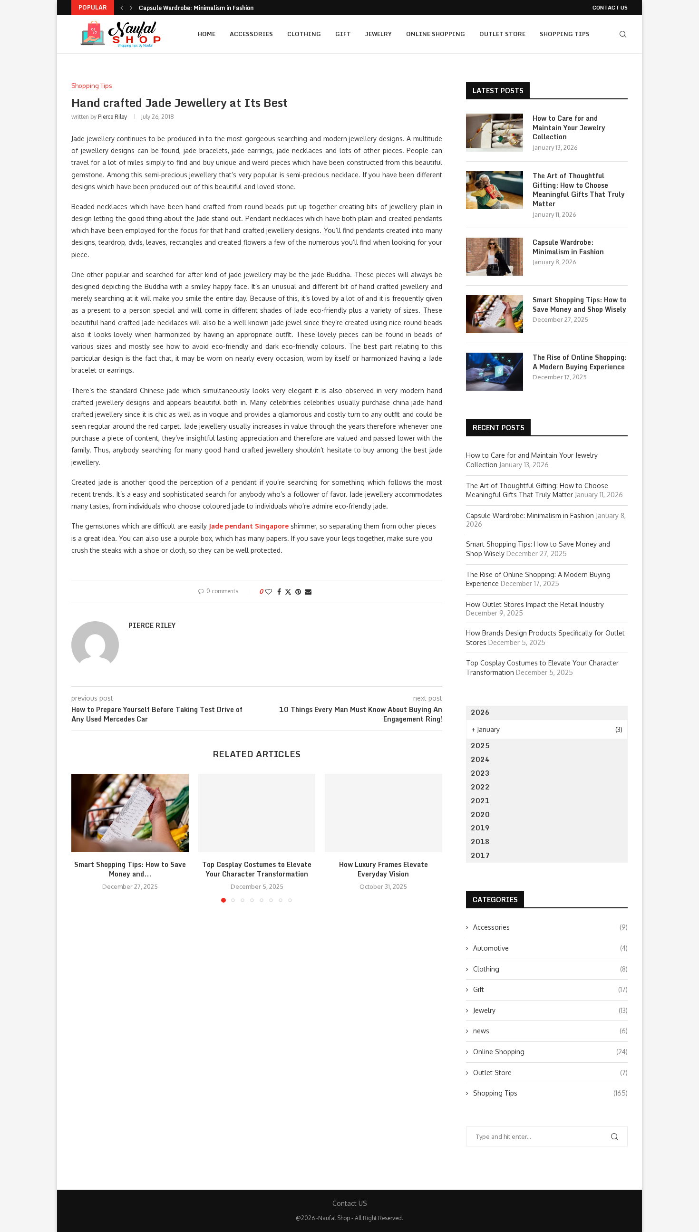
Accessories (251, 33)
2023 (480, 773)
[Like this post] (268, 591)
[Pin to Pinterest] (298, 591)
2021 (480, 800)
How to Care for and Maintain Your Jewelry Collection (569, 128)
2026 (480, 712)
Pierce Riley (112, 116)
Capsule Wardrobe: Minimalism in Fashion (196, 7)
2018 (480, 841)
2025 (480, 745)
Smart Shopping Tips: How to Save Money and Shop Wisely (580, 304)
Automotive (550, 948)
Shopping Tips (565, 33)
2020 (480, 814)
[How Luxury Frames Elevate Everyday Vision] (383, 813)
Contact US (610, 7)
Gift (343, 33)
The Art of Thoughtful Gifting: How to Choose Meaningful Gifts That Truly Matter (579, 189)
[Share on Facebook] (279, 591)
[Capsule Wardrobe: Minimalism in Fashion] (494, 257)
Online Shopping (435, 33)
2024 (480, 759)
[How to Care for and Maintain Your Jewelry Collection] (494, 133)
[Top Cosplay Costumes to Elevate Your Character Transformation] (257, 813)
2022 (480, 786)
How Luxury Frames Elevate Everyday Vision (383, 869)
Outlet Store (502, 33)
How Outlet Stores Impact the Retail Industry (535, 604)
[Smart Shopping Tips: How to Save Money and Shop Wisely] (130, 813)
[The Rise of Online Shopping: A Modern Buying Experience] (494, 372)
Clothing (304, 33)
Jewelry (378, 33)
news (550, 1031)
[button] (122, 7)
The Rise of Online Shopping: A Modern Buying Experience (580, 362)
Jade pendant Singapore (249, 526)
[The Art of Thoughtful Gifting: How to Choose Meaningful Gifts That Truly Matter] (494, 190)
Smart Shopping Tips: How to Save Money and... (130, 869)
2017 (480, 855)
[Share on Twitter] (288, 591)
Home (206, 33)
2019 (480, 827)
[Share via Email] (308, 591)
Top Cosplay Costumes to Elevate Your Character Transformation (256, 869)
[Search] (623, 34)
